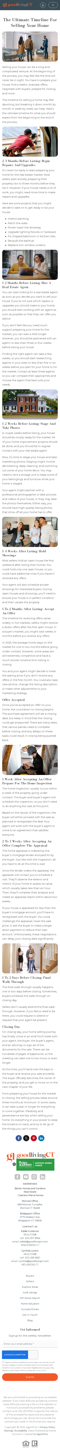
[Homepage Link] (17, 4)
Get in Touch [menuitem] (30, 1315)
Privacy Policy (41, 1370)
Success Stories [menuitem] (30, 1309)
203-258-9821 (32, 1257)
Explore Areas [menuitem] (30, 1287)
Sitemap (8, 1430)
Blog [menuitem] (30, 1320)
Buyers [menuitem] (30, 1275)
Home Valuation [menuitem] (30, 1303)
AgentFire (42, 1434)
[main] (30, 579)
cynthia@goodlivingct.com (34, 1261)
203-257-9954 (32, 1238)
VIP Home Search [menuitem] (30, 1298)
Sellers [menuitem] (30, 1281)
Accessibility (20, 1430)
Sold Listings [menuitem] (30, 1292)
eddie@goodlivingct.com (34, 1241)
